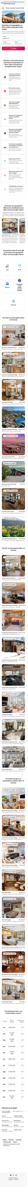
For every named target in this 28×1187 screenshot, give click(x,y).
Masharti (16, 1179)
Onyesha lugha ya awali (9, 3)
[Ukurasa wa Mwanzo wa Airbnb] (3, 8)
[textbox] (7, 44)
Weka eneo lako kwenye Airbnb (15, 8)
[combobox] (13, 38)
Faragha (10, 1179)
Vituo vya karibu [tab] (6, 1111)
